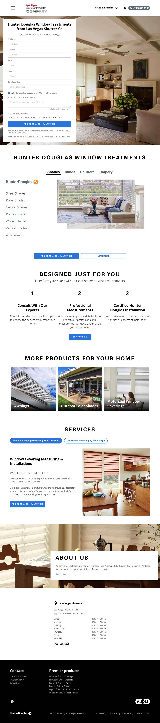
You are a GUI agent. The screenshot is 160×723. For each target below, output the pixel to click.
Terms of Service (60, 136)
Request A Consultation (56, 256)
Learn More (103, 256)
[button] (13, 8)
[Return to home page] (53, 7)
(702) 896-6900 (61, 643)
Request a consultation (27, 504)
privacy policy (20, 132)
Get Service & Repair (51, 117)
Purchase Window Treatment (23, 117)
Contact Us (80, 337)
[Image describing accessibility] (142, 702)
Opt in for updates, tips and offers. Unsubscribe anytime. (34, 93)
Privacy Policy (47, 136)
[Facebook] (125, 8)
